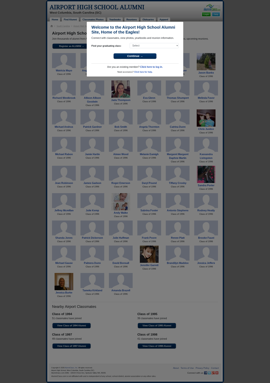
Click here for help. (143, 72)
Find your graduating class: (106, 45)
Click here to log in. (151, 67)
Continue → (135, 56)
